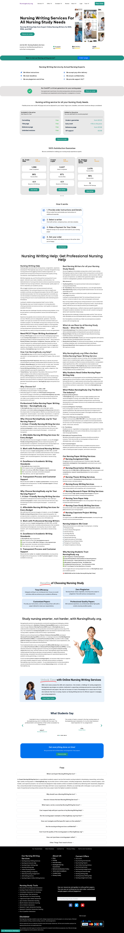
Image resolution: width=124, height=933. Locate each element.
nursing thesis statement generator (31, 890)
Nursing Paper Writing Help (30, 865)
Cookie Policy (57, 873)
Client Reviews (49, 849)
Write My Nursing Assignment (31, 874)
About (73, 3)
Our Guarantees (37, 849)
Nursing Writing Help (30, 266)
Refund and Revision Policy (61, 869)
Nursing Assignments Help (84, 878)
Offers (48, 3)
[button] (21, 175)
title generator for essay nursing (30, 896)
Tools (85, 3)
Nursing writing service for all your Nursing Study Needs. (62, 102)
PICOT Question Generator (35, 383)
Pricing (55, 860)
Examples (57, 3)
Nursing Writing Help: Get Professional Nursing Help (62, 258)
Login (81, 3)
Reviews (67, 3)
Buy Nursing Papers (81, 863)
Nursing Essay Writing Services (31, 861)
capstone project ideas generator (30, 898)
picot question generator (28, 911)
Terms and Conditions (85, 849)
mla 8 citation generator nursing (30, 903)
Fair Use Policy (57, 862)
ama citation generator (27, 905)
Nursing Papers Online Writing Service (33, 878)
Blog (54, 858)
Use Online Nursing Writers (84, 865)
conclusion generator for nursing (30, 892)
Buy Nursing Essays (81, 867)
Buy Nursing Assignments (83, 869)
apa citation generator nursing (29, 901)
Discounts (79, 858)
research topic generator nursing (30, 907)
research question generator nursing (31, 909)
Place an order (27, 34)
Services (40, 3)
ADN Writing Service (28, 876)
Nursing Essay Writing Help (84, 876)
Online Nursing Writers (28, 869)
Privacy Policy (71, 849)
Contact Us (60, 849)
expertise (48, 328)
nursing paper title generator (29, 894)
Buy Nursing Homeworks (83, 861)
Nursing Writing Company (30, 871)
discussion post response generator (31, 888)
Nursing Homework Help (29, 863)
